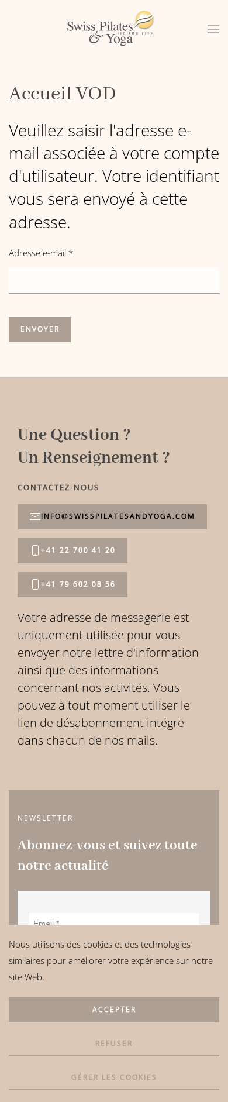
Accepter (114, 1009)
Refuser (114, 1043)
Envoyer (40, 329)
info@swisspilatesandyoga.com (118, 516)
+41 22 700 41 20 (78, 550)
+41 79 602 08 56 (78, 584)
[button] (213, 29)
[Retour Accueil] (114, 29)
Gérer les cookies (114, 1077)
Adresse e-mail (41, 253)
